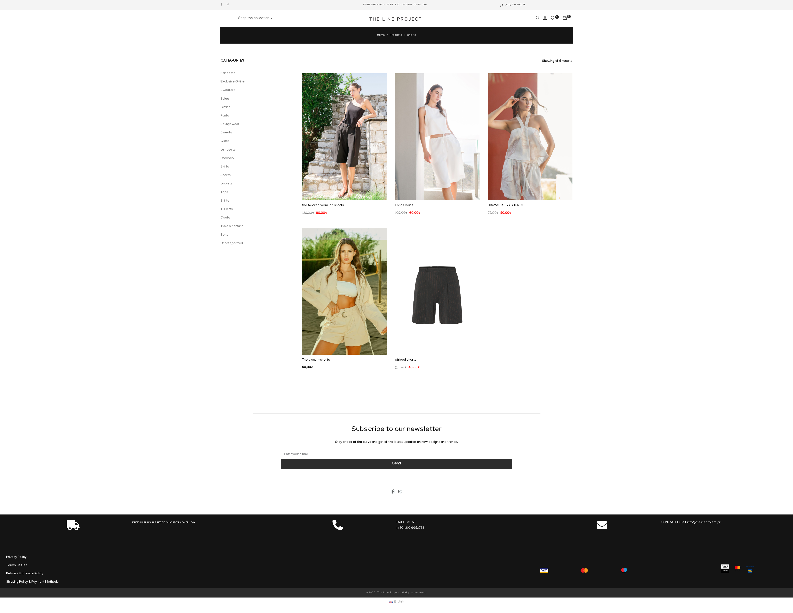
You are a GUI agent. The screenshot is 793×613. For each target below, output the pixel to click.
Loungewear (230, 124)
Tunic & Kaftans (232, 226)
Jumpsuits (228, 150)
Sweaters (228, 90)
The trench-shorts (316, 360)
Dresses (227, 158)
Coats (225, 218)
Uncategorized (232, 243)
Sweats (226, 133)
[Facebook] (221, 4)
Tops (224, 192)
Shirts (225, 201)
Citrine (225, 107)
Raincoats (228, 73)
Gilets (225, 141)
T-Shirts (227, 209)
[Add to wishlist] (380, 79)
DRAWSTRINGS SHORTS (505, 205)
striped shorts (406, 360)
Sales (225, 99)
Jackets (227, 184)
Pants (225, 116)
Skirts (225, 167)
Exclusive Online (233, 82)
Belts (224, 235)
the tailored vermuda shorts (323, 205)
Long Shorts (404, 205)
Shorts (226, 175)
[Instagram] (228, 4)
